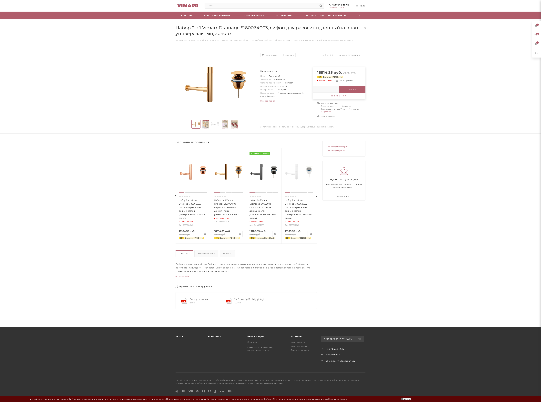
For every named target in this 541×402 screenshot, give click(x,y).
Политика (252, 342)
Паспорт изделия (199, 299)
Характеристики (206, 254)
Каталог (181, 336)
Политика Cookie (337, 399)
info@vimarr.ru (333, 354)
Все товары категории (337, 147)
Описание (184, 254)
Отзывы (227, 254)
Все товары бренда (336, 150)
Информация (255, 336)
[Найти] (320, 6)
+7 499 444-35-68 (339, 4)
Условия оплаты (298, 342)
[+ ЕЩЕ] (360, 15)
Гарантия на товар (300, 350)
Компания (214, 336)
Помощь (296, 336)
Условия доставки (299, 346)
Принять (405, 399)
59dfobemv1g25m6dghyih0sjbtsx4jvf (250, 299)
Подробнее (326, 112)
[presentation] (175, 196)
